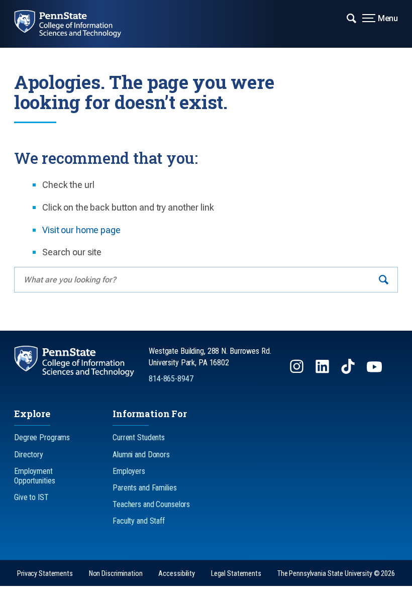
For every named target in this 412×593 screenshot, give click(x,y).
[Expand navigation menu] (351, 17)
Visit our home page (81, 230)
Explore (32, 414)
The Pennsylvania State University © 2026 (336, 573)
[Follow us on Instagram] (297, 371)
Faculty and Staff (139, 521)
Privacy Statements (45, 573)
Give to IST (31, 497)
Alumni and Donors (141, 454)
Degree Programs (42, 437)
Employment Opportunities (34, 475)
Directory (28, 454)
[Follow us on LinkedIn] (323, 371)
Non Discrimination (116, 573)
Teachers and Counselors (151, 504)
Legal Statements (236, 573)
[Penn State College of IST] (75, 24)
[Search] (383, 279)
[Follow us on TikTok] (349, 371)
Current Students (139, 437)
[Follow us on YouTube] (375, 371)
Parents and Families (145, 487)
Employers (129, 471)
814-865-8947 (171, 378)
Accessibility (176, 573)
